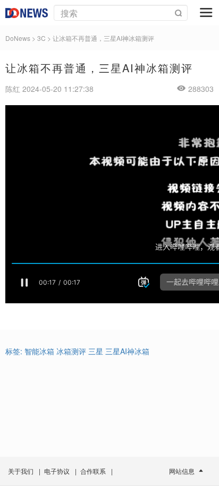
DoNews (17, 37)
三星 (95, 351)
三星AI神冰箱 (127, 351)
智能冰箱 (39, 351)
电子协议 (57, 470)
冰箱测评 (71, 351)
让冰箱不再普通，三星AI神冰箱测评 (103, 37)
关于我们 (20, 470)
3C (41, 37)
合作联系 (93, 470)
